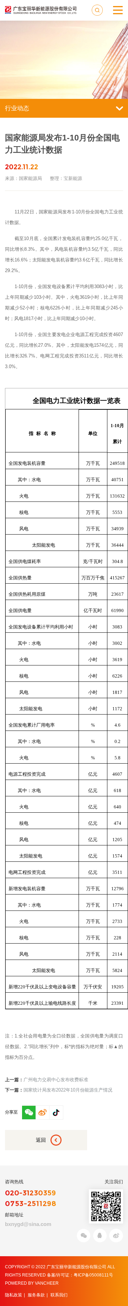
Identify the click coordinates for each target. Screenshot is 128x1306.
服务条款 (36, 1294)
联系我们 (59, 1294)
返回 (41, 1140)
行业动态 (17, 108)
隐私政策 (13, 1294)
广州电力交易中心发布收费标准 (46, 1079)
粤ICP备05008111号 (93, 1275)
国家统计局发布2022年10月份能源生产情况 (58, 1090)
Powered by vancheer (32, 1283)
